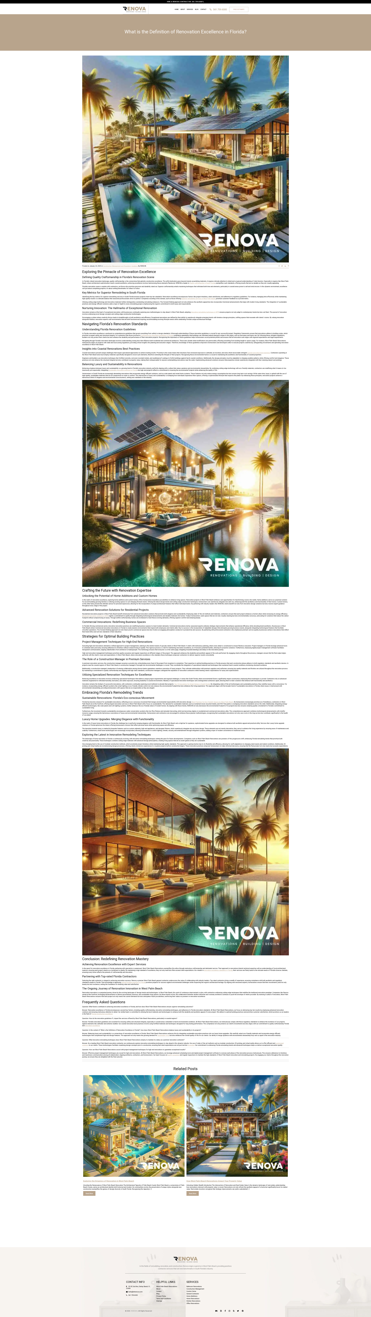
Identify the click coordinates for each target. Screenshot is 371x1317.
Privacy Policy (161, 1296)
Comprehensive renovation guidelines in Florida (157, 335)
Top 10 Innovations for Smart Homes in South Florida (192, 684)
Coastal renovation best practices (258, 353)
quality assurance (174, 1055)
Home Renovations (192, 1298)
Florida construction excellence (102, 1014)
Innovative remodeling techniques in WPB (205, 312)
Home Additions (191, 1296)
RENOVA (134, 1311)
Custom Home (191, 1291)
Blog (196, 9)
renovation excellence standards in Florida (218, 970)
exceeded (191, 1045)
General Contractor (192, 1294)
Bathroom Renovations (194, 1286)
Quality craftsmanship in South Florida (202, 283)
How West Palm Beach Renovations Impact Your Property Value (214, 1181)
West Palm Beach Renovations (166, 1286)
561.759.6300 (197, 2)
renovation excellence (92, 1026)
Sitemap (159, 1301)
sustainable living (163, 1035)
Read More (89, 1193)
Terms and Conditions (163, 1298)
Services (190, 9)
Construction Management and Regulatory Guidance (120, 266)
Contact (203, 9)
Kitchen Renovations (193, 1301)
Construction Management (195, 1289)
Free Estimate (238, 9)
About (182, 9)
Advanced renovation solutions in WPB (95, 616)
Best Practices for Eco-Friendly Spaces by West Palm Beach (212, 702)
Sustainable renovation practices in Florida (123, 370)
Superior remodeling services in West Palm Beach (198, 299)
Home (177, 9)
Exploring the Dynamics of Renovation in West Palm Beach (108, 1181)
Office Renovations (192, 1303)
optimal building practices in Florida (133, 982)
